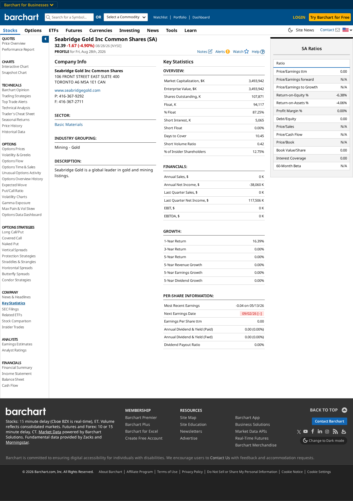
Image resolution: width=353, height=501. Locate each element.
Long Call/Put (12, 231)
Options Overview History (22, 178)
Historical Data (13, 131)
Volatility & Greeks (16, 154)
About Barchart (110, 471)
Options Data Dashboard (22, 214)
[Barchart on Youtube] (305, 432)
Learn (190, 30)
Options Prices (13, 148)
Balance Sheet (13, 379)
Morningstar (17, 442)
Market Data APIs (251, 431)
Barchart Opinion (15, 89)
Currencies (100, 30)
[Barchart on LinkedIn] (319, 432)
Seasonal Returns (16, 119)
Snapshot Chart (14, 72)
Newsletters (191, 431)
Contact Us (220, 457)
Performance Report (18, 49)
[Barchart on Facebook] (312, 432)
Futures (74, 30)
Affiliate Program (140, 471)
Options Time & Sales (18, 166)
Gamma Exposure (16, 202)
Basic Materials (69, 124)
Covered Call (12, 237)
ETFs (53, 30)
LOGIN (299, 17)
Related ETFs (12, 314)
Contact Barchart (329, 421)
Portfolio (179, 17)
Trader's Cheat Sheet (18, 113)
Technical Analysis (16, 107)
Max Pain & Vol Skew (18, 208)
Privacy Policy (192, 471)
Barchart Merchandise (256, 445)
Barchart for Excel (141, 431)
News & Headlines (16, 296)
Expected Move (14, 184)
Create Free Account (143, 438)
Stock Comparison (16, 320)
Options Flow (12, 160)
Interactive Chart (15, 66)
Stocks (10, 30)
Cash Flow (10, 385)
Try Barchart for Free (329, 17)
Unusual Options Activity (21, 172)
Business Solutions (252, 424)
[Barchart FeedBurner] (343, 432)
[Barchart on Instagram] (327, 432)
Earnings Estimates (17, 344)
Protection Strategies (19, 255)
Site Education (193, 424)
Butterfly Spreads (16, 273)
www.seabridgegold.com (77, 90)
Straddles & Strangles (19, 261)
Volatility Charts (14, 196)
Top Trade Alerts (14, 101)
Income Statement (17, 373)
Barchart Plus (137, 424)
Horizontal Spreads (17, 267)
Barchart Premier (141, 417)
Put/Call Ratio (12, 190)
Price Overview (13, 43)
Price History (12, 125)
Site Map (188, 417)
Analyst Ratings (14, 350)
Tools (171, 30)
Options (33, 30)
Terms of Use (167, 471)
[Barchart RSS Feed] (335, 432)
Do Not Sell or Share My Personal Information (242, 471)
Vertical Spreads (14, 249)
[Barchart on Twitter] (299, 432)
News (153, 30)
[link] (258, 51)
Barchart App (247, 417)
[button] (347, 30)
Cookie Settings (319, 471)
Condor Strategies (16, 279)
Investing (129, 30)
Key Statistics (13, 302)
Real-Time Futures (252, 438)
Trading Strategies (16, 95)
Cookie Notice (292, 471)
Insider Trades (13, 326)
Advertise (188, 438)
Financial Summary (17, 367)
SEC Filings (10, 309)
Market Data (50, 431)
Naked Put (10, 243)
